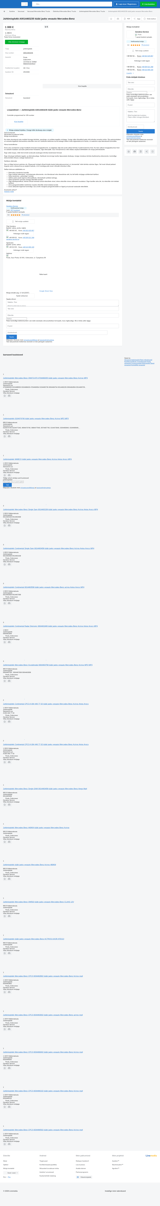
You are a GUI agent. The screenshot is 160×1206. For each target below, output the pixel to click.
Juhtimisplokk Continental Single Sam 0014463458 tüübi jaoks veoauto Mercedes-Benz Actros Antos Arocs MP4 (48, 548)
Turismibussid (142, 361)
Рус (9, 1177)
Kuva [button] (20, 230)
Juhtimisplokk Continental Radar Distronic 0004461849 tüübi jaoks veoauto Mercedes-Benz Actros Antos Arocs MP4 (50, 626)
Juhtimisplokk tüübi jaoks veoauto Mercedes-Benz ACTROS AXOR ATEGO (33, 939)
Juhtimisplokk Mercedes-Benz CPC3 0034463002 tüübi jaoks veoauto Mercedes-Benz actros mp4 (43, 1015)
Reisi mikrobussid (146, 360)
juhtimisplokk (27, 49)
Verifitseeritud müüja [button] (17, 208)
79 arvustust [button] (25, 215)
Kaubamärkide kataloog (48, 1176)
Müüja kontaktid (8, 1168)
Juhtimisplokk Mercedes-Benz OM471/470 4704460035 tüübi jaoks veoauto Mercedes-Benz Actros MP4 (45, 378)
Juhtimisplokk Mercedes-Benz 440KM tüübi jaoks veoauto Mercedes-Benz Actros (36, 828)
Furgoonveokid (136, 363)
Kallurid (134, 361)
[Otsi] (34, 4)
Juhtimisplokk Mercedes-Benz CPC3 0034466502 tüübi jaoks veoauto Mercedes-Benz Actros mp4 (43, 1130)
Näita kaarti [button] (43, 274)
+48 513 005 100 (28, 247)
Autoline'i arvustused (47, 1172)
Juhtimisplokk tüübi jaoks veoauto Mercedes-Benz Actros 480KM (29, 865)
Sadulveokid (135, 360)
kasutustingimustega (47, 340)
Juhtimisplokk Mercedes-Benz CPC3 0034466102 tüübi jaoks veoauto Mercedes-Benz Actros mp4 (43, 1091)
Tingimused (43, 1161)
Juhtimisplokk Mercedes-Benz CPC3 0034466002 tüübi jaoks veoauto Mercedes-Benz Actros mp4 (43, 1052)
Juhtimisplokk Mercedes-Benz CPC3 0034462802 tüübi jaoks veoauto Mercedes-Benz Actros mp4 (43, 976)
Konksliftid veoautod (138, 365)
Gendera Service (12, 206)
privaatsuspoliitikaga (31, 340)
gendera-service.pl (12, 239)
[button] (111, 19)
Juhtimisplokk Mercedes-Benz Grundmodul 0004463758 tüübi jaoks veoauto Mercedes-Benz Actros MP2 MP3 (47, 665)
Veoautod (127, 360)
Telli (7, 485)
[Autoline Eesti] (11, 4)
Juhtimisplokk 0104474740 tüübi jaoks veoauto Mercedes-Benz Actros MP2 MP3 (36, 419)
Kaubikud (127, 361)
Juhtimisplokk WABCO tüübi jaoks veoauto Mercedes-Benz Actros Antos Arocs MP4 (37, 459)
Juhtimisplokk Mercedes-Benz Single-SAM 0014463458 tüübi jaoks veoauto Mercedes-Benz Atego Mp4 (45, 789)
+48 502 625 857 (28, 230)
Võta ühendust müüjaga (16, 42)
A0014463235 (28, 53)
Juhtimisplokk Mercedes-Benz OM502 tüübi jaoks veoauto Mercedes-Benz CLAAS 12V (38, 902)
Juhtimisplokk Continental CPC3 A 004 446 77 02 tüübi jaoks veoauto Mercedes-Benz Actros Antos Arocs (46, 704)
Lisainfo (129, 73)
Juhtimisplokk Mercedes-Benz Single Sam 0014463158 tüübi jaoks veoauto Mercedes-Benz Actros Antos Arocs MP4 (50, 509)
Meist (5, 1161)
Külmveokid (146, 363)
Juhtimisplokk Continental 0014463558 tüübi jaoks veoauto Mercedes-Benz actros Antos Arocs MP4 (43, 587)
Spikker (5, 1165)
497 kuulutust (15, 210)
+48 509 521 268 (28, 237)
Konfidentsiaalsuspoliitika (48, 1165)
